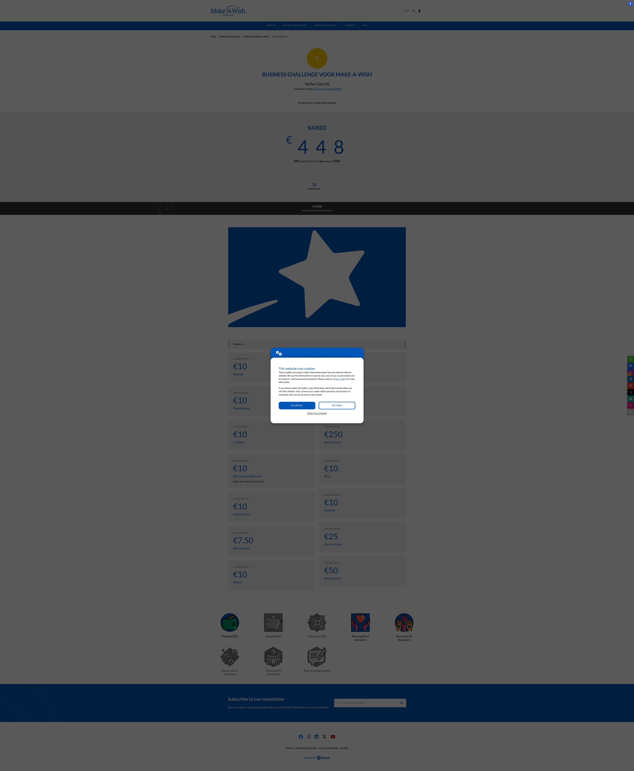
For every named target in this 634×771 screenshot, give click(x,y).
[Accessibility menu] (630, 4)
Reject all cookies (317, 413)
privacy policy (339, 379)
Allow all (297, 405)
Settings (337, 405)
